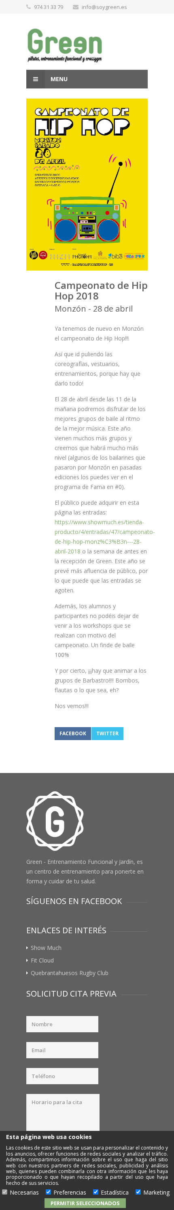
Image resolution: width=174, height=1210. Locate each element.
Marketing (156, 1192)
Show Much (46, 948)
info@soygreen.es (104, 7)
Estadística (115, 1192)
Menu (58, 79)
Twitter (107, 733)
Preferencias (69, 1192)
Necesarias (24, 1192)
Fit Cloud (42, 960)
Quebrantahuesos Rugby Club (69, 973)
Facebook (72, 733)
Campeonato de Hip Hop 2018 (101, 290)
